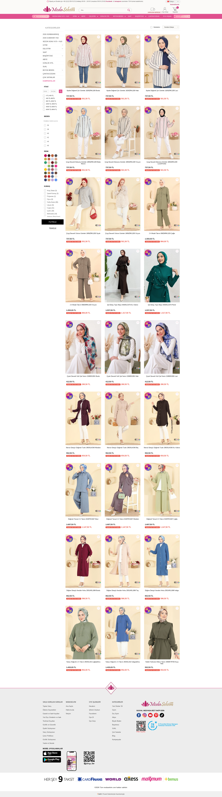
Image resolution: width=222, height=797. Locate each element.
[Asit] (46, 159)
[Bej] (56, 159)
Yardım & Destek (48, 743)
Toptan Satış (47, 706)
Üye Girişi (92, 721)
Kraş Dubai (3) (52, 190)
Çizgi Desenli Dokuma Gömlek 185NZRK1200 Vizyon (122, 162)
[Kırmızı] (49, 176)
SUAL (45, 66)
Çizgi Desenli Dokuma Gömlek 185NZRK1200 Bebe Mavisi (83, 163)
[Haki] (46, 173)
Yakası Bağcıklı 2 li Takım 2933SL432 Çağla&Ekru (83, 662)
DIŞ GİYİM (92, 16)
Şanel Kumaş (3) (52, 193)
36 (48, 125)
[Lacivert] (46, 180)
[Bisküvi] (49, 163)
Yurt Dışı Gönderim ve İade (52, 717)
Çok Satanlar (116, 732)
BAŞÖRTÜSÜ (139, 16)
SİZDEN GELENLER (181, 16)
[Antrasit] (56, 156)
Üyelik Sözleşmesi (49, 728)
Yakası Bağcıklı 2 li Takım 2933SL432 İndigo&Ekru (122, 662)
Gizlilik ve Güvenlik (49, 725)
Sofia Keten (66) (52, 202)
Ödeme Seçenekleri (49, 710)
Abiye (114, 717)
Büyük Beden (116, 721)
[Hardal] (49, 173)
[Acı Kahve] (49, 156)
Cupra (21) (50, 208)
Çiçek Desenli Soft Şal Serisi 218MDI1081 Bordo (83, 376)
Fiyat (46, 87)
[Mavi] (56, 180)
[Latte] (49, 180)
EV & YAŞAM (167, 16)
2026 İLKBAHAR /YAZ (51, 38)
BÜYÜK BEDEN (118, 16)
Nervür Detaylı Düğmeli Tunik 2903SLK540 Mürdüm (83, 448)
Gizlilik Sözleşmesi (49, 739)
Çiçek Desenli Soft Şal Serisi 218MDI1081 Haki (123, 376)
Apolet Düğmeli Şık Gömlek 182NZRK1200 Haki (122, 90)
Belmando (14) (52, 214)
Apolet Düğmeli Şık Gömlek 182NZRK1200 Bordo (83, 90)
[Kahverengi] (56, 173)
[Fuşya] (56, 166)
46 (48, 145)
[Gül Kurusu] (52, 170)
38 (48, 129)
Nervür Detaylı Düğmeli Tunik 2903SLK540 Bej (122, 448)
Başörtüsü (115, 725)
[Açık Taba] (52, 156)
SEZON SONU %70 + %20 (60, 16)
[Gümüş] (56, 170)
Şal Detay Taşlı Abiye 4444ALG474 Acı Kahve (122, 305)
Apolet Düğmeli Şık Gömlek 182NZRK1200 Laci (162, 90)
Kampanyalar (116, 739)
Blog (113, 736)
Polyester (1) (51, 196)
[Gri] (49, 170)
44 (48, 141)
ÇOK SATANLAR (49, 77)
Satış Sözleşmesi (49, 732)
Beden (47, 116)
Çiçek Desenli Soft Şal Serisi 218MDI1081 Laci (162, 376)
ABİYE (83, 16)
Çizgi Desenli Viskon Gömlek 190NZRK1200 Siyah (83, 233)
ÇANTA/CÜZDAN (153, 16)
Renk (46, 151)
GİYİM (75, 16)
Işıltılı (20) (50, 211)
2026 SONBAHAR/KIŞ (51, 34)
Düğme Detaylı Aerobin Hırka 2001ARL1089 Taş (122, 590)
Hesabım (92, 706)
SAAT (129, 16)
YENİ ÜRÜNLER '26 (41, 16)
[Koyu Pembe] (46, 156)
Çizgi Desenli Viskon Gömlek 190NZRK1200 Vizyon (122, 233)
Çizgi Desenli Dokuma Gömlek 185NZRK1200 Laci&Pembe (162, 163)
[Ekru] (46, 166)
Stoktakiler (156, 27)
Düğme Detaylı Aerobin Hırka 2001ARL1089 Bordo (83, 590)
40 (48, 133)
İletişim (68, 713)
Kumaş (47, 186)
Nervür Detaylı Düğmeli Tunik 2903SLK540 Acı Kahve (162, 448)
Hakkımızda (70, 710)
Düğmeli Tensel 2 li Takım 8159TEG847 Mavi (83, 519)
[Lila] (52, 180)
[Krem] (56, 176)
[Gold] (46, 170)
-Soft (99, 794)
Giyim (114, 710)
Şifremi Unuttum (94, 710)
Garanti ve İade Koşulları (51, 713)
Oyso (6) (50, 199)
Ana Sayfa (69, 706)
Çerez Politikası (48, 736)
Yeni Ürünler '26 (117, 706)
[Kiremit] (46, 176)
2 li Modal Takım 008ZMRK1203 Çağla (162, 233)
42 (48, 137)
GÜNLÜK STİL (104, 16)
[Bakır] (49, 159)
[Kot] (52, 176)
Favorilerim (92, 713)
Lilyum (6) (50, 205)
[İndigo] (52, 173)
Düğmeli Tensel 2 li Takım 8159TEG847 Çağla (161, 519)
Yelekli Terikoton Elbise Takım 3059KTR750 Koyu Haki (162, 662)
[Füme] (52, 166)
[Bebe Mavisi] (52, 159)
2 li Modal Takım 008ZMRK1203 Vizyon (83, 305)
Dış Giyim (115, 713)
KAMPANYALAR (49, 81)
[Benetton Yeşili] (46, 163)
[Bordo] (52, 163)
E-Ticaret (104, 794)
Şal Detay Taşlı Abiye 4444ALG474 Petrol (162, 305)
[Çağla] (56, 163)
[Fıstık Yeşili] (49, 166)
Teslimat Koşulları (49, 721)
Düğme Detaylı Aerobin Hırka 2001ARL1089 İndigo (162, 590)
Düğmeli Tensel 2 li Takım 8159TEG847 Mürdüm (122, 519)
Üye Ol (91, 717)
